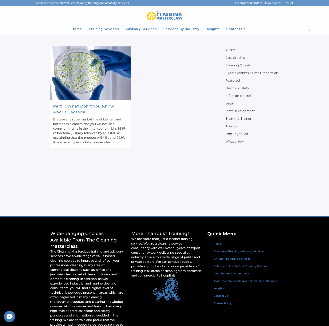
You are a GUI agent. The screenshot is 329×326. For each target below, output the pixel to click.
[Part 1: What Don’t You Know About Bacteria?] (90, 73)
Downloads (273, 3)
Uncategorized (236, 134)
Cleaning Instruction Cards (231, 273)
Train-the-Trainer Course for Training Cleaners (245, 280)
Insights (218, 288)
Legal (229, 103)
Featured (232, 80)
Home (217, 243)
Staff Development (240, 111)
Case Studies (235, 58)
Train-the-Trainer (238, 118)
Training (231, 126)
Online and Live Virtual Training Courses (240, 266)
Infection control (238, 96)
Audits (230, 50)
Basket (288, 3)
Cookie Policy (222, 303)
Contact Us (220, 295)
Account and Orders (248, 3)
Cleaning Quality (238, 65)
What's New (234, 141)
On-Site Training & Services (232, 258)
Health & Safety (237, 88)
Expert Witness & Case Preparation (251, 73)
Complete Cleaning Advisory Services (239, 251)
